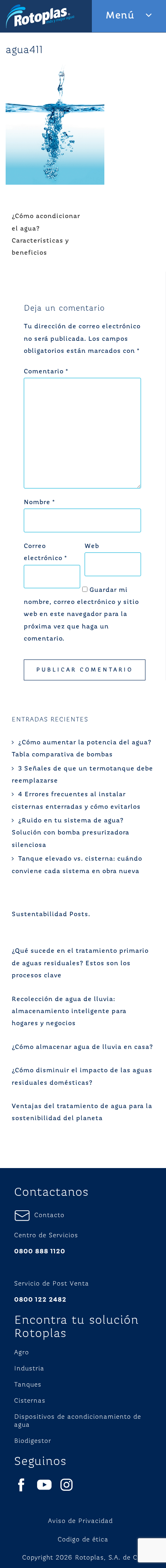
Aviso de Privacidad (80, 1521)
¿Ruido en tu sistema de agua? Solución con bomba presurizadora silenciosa (70, 833)
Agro (21, 1353)
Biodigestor (32, 1441)
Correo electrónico (45, 552)
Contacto (47, 1215)
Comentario (46, 372)
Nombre (39, 502)
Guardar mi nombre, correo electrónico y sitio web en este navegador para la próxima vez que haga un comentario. (81, 615)
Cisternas (30, 1401)
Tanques (28, 1385)
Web (92, 546)
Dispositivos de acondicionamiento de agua (77, 1421)
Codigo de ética (83, 1540)
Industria (29, 1369)
